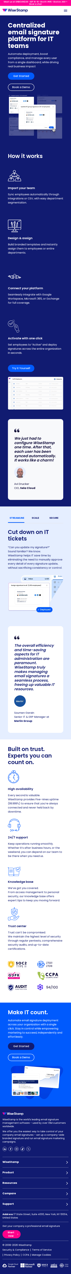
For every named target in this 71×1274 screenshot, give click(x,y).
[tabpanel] (35, 569)
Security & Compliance (15, 1249)
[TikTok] (22, 1149)
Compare (9, 1193)
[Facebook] (10, 1149)
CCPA (26, 1254)
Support (8, 1204)
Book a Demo (21, 87)
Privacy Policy (12, 1254)
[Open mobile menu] (66, 10)
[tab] (17, 518)
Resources (9, 1183)
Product (8, 1172)
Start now (11, 1234)
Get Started (21, 76)
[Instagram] (16, 1149)
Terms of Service (42, 1249)
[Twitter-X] (28, 1149)
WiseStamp (10, 1162)
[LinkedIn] (4, 1149)
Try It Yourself (21, 368)
